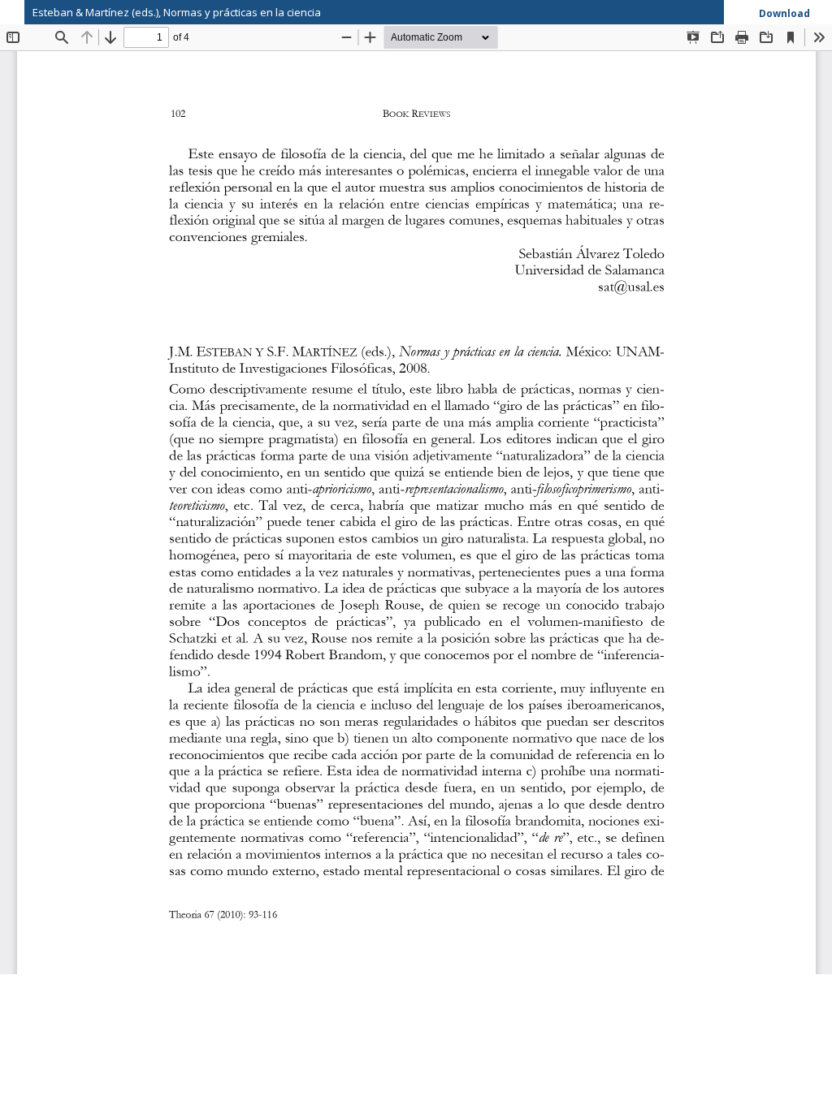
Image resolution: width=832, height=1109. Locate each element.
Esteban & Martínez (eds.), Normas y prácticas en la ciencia (176, 12)
